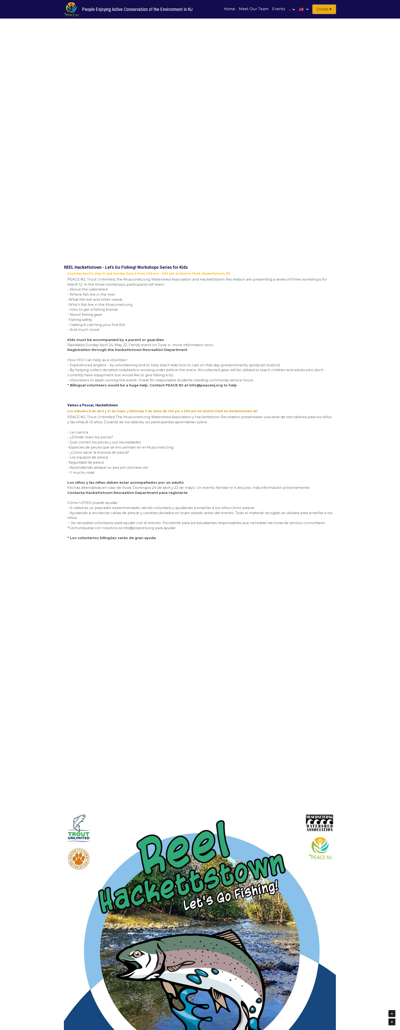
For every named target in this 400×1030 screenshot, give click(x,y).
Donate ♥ (324, 9)
